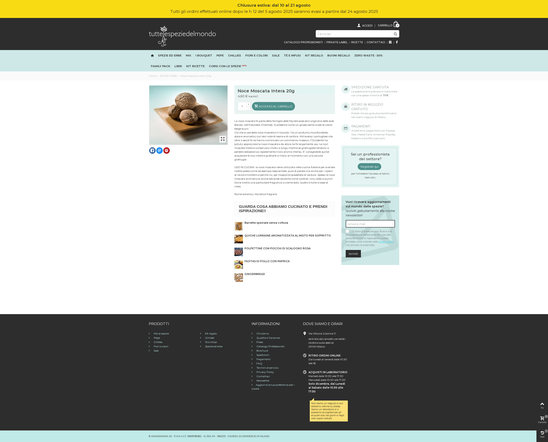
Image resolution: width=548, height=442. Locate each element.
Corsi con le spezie (228, 66)
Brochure (262, 350)
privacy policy (386, 241)
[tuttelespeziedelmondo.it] (182, 35)
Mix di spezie (161, 333)
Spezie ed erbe (170, 55)
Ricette (357, 42)
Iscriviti (353, 253)
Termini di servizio (267, 367)
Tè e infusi (292, 55)
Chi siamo (262, 333)
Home (152, 75)
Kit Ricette (195, 66)
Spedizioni (262, 354)
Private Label (337, 42)
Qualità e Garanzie (268, 337)
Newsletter (263, 380)
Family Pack (160, 66)
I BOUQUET (203, 55)
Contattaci (376, 42)
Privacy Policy (265, 372)
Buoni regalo (338, 55)
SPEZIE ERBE (168, 75)
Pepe (220, 55)
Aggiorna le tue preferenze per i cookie (273, 386)
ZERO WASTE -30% (368, 55)
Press (259, 342)
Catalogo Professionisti (303, 42)
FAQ (259, 363)
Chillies (234, 55)
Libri (178, 66)
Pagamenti (263, 359)
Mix (188, 55)
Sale (276, 55)
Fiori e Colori (256, 55)
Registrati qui (369, 166)
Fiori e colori (160, 346)
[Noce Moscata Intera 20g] (188, 115)
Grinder (209, 337)
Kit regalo (314, 55)
